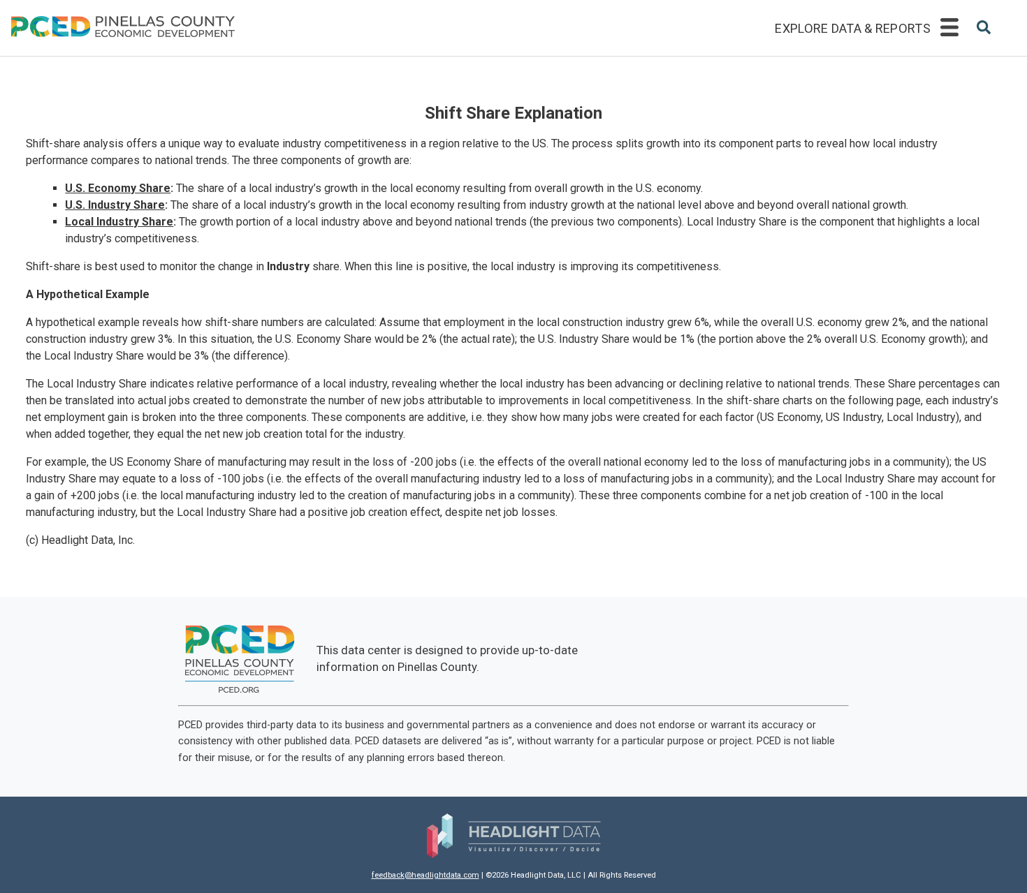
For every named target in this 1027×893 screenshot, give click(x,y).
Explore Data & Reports (853, 28)
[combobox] (984, 29)
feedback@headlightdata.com (425, 875)
